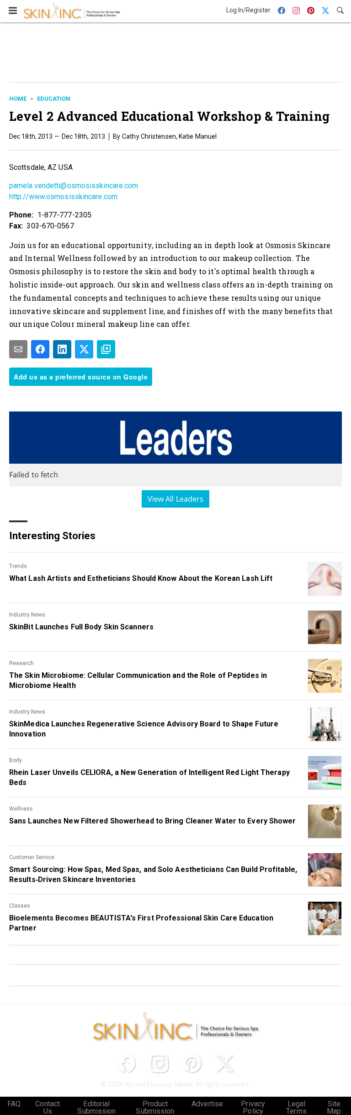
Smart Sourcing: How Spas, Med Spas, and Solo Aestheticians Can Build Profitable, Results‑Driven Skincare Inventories (153, 874)
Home (18, 98)
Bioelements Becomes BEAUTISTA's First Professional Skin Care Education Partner (141, 923)
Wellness (21, 809)
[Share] (40, 349)
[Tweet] (84, 349)
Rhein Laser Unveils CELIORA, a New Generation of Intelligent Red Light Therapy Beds (149, 777)
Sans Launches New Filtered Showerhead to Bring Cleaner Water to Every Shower (152, 821)
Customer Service (31, 857)
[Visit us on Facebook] (126, 1063)
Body (15, 760)
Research (21, 663)
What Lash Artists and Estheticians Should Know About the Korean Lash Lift (140, 578)
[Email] (18, 349)
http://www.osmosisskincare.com (63, 196)
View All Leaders (176, 499)
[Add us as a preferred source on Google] (106, 349)
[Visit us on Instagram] (159, 1063)
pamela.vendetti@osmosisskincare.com (73, 185)
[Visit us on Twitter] (225, 1063)
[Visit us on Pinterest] (192, 1063)
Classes (19, 906)
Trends (18, 566)
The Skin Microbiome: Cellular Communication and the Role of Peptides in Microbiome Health (138, 680)
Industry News (27, 615)
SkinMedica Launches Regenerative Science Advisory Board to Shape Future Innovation (143, 729)
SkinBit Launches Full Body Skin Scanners (81, 626)
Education (53, 98)
